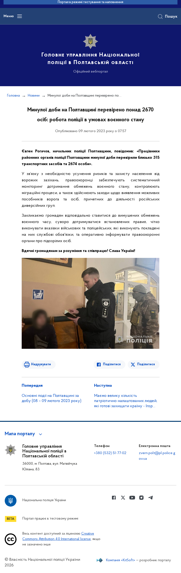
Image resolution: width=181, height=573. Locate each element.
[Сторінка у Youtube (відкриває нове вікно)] (132, 497)
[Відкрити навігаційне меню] (19, 16)
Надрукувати (41, 364)
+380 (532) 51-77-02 (110, 453)
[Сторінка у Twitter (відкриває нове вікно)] (123, 497)
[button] (24, 434)
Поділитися (112, 364)
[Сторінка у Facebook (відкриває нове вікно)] (114, 497)
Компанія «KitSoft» (120, 560)
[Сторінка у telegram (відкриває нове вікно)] (150, 497)
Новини (34, 96)
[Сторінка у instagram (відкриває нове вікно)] (141, 497)
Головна (13, 96)
